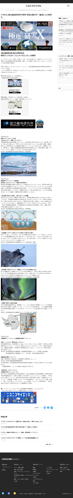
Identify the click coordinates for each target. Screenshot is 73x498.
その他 (15, 481)
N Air (34, 481)
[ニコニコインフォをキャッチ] (15, 493)
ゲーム (15, 473)
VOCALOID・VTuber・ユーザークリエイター (23, 476)
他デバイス (49, 471)
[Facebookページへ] (9, 493)
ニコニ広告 (49, 467)
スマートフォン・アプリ (52, 469)
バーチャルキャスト (38, 479)
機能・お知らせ (64, 467)
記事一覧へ (48, 444)
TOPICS (4, 470)
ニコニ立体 (35, 483)
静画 (34, 469)
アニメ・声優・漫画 (19, 467)
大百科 (34, 477)
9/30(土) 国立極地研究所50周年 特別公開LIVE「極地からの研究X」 (31, 10)
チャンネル (35, 475)
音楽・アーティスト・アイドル (21, 471)
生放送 (34, 471)
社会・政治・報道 (10, 10)
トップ (2, 10)
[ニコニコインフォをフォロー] (3, 493)
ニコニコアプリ (36, 473)
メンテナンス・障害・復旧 (65, 470)
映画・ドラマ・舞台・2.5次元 (21, 479)
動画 (34, 467)
